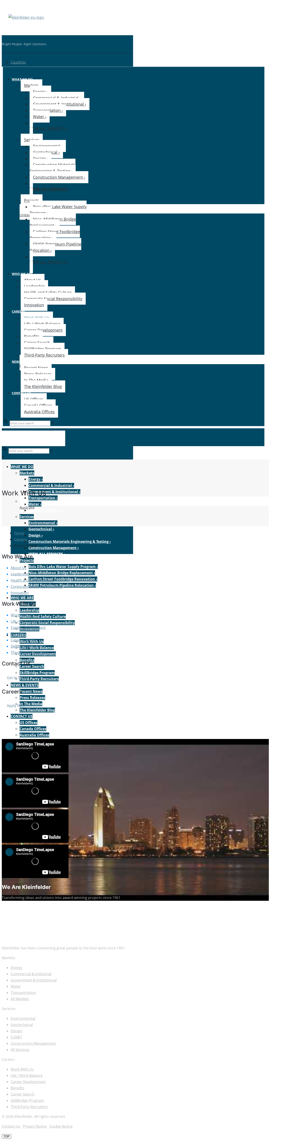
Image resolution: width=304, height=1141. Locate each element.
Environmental (23, 1018)
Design (16, 1030)
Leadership (20, 574)
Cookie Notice (61, 1126)
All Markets (20, 998)
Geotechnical (22, 1024)
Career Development (28, 627)
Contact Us (11, 1126)
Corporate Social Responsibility (37, 586)
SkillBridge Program (27, 646)
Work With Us (22, 615)
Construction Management (33, 1043)
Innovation (20, 592)
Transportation (23, 992)
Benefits (17, 633)
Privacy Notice (35, 1126)
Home (19, 533)
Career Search (22, 640)
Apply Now (16, 705)
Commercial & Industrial (31, 973)
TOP (7, 1136)
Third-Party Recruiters (29, 652)
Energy (16, 967)
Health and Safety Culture (32, 580)
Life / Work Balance (27, 621)
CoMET (16, 1037)
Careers (20, 539)
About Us (18, 567)
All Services (20, 1049)
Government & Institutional (34, 980)
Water (16, 986)
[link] (52, 423)
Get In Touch (17, 677)
